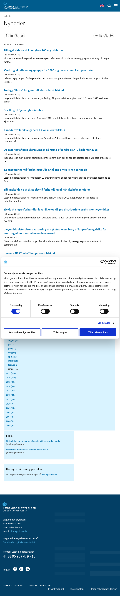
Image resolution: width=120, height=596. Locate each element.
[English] (102, 5)
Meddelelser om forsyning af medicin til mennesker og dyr (33, 441)
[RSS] (28, 570)
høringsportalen (49, 474)
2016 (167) (11, 377)
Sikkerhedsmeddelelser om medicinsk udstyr (27, 449)
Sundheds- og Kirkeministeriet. (19, 542)
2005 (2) (10, 425)
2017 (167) (11, 373)
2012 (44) (10, 395)
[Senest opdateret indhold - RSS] (98, 35)
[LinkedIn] (22, 570)
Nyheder (8, 16)
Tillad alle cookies (98, 332)
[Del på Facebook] (6, 35)
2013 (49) (10, 390)
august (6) (13, 340)
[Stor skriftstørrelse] (105, 35)
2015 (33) (10, 382)
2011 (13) (10, 399)
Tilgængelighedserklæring (103, 588)
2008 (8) (10, 412)
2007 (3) (10, 416)
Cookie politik (77, 588)
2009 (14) (10, 408)
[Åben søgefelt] (109, 6)
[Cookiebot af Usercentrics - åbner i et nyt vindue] (102, 262)
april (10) (12, 356)
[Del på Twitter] (16, 35)
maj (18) (12, 352)
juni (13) (12, 348)
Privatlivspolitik (56, 588)
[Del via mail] (22, 35)
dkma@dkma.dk (18, 531)
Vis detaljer (104, 323)
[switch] (45, 311)
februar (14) (13, 364)
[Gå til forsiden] (15, 5)
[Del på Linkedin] (11, 35)
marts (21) (13, 360)
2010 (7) (10, 403)
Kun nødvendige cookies (21, 332)
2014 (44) (10, 386)
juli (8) (11, 344)
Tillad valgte (60, 332)
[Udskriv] (111, 35)
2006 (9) (10, 421)
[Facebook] (15, 570)
